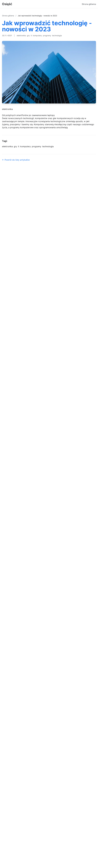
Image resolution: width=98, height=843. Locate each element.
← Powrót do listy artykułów (16, 160)
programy (47, 35)
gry (28, 35)
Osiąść (7, 4)
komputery (37, 35)
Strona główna (89, 4)
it (31, 35)
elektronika (21, 35)
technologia (57, 35)
